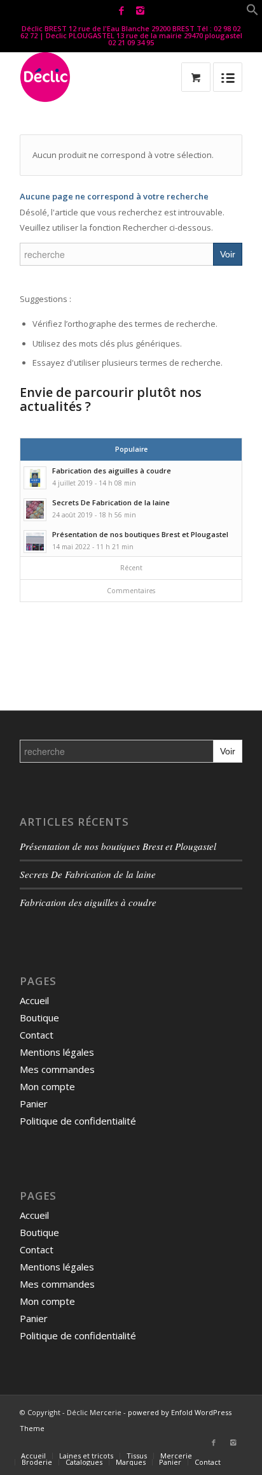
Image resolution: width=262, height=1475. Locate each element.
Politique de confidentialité (78, 1120)
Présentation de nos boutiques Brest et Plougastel (118, 846)
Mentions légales (57, 1052)
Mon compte (47, 1086)
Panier (34, 1103)
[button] (252, 12)
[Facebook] (121, 10)
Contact (36, 1034)
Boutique (39, 1017)
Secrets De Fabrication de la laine (88, 874)
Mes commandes (57, 1069)
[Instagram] (140, 10)
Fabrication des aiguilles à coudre (88, 902)
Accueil (34, 1000)
